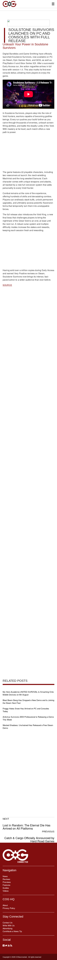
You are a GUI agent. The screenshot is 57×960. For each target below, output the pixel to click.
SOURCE (7, 285)
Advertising (7, 928)
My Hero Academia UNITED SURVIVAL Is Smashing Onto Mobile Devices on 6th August (28, 693)
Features (6, 885)
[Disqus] (28, 392)
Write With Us (9, 925)
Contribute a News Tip (12, 931)
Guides (6, 887)
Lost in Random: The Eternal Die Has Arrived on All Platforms (26, 824)
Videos (6, 890)
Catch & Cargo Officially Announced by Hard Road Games (29, 836)
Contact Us (7, 922)
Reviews (6, 879)
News (5, 876)
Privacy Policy (9, 908)
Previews (7, 882)
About (5, 905)
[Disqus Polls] (28, 323)
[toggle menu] (53, 4)
